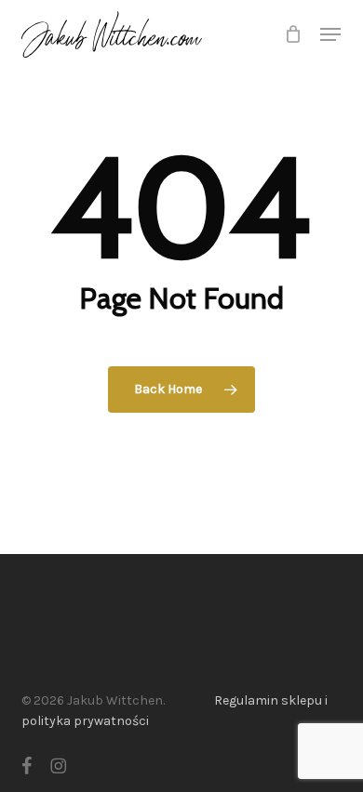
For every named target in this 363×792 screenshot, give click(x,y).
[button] (330, 34)
